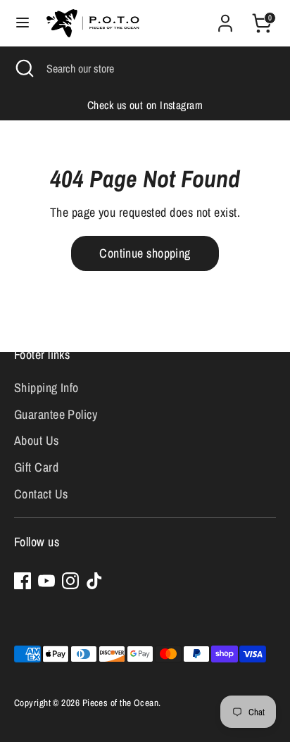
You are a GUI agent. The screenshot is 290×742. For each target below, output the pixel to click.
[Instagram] (70, 580)
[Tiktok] (94, 580)
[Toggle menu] (22, 22)
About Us (36, 440)
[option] (145, 105)
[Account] (225, 18)
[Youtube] (46, 580)
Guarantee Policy (55, 414)
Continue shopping (145, 253)
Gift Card (36, 467)
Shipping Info (46, 387)
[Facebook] (22, 580)
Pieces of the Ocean (120, 702)
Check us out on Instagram (145, 105)
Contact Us (41, 494)
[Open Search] (23, 68)
